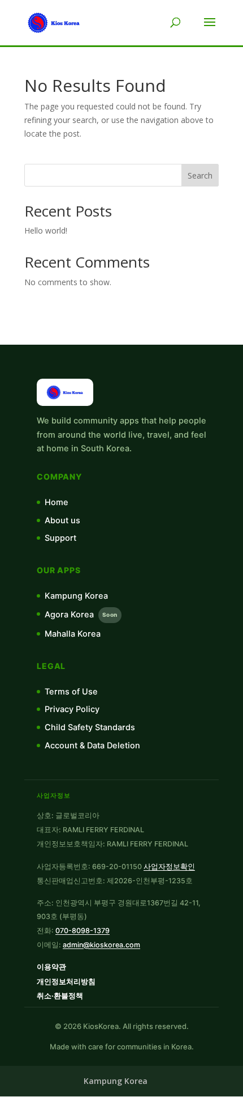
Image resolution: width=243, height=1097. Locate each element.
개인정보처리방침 (66, 981)
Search (200, 175)
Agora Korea (81, 614)
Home (56, 502)
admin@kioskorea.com (101, 945)
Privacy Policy (72, 709)
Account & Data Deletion (92, 745)
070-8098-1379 (82, 930)
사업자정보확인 (169, 866)
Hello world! (45, 230)
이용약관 (51, 967)
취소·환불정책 (60, 996)
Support (60, 538)
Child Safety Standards (90, 727)
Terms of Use (71, 692)
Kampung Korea (76, 596)
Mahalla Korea (73, 634)
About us (62, 520)
